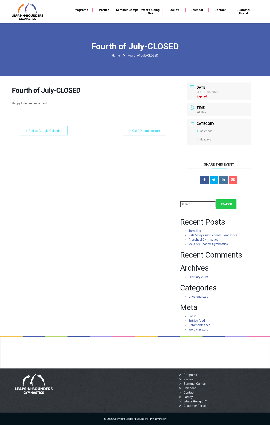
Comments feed (200, 325)
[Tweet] (214, 180)
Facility (188, 397)
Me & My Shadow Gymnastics (208, 244)
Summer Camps (194, 383)
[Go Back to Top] (260, 415)
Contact (188, 392)
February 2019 (198, 277)
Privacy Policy (158, 418)
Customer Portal (194, 405)
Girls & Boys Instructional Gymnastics (213, 235)
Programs (190, 374)
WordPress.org (198, 329)
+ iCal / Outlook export (144, 131)
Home (116, 55)
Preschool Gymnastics (203, 239)
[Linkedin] (223, 180)
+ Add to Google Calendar (44, 131)
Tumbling (195, 230)
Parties (188, 379)
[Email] (233, 180)
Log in (192, 316)
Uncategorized (198, 296)
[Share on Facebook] (204, 180)
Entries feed (197, 320)
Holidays (205, 139)
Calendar (206, 131)
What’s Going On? (195, 401)
